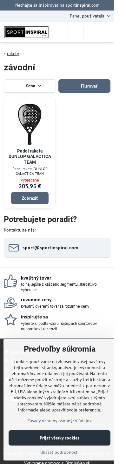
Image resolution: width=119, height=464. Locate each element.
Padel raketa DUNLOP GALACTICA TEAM (30, 156)
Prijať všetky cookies (59, 438)
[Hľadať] (75, 32)
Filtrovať (88, 86)
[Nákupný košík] (91, 32)
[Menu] (106, 32)
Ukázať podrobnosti (59, 452)
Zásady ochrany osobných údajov (59, 421)
